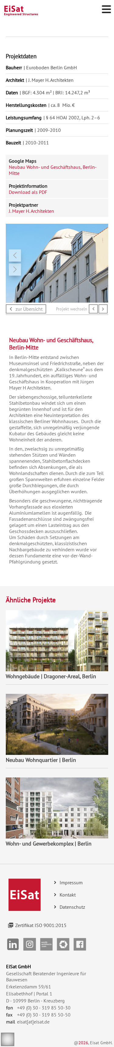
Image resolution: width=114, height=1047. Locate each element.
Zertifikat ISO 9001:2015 (41, 925)
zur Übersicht (29, 309)
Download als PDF (28, 192)
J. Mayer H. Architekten (31, 211)
